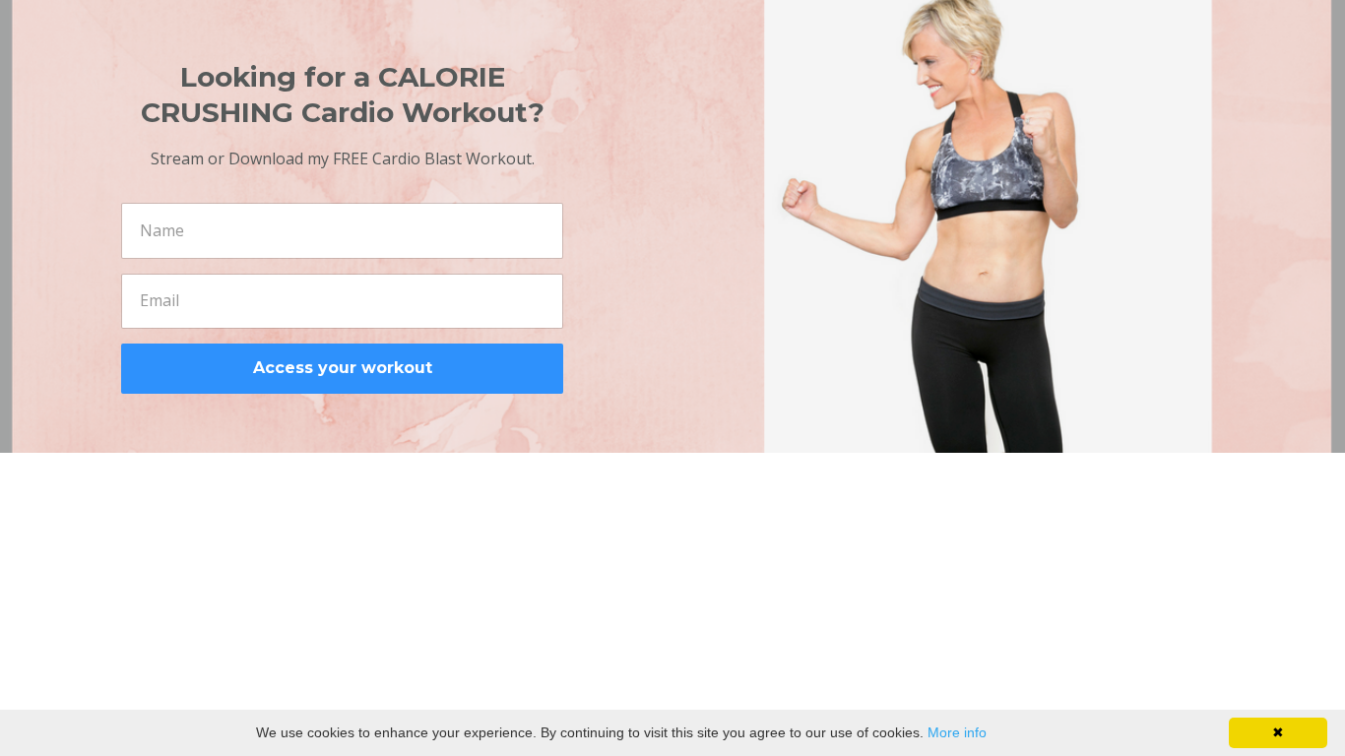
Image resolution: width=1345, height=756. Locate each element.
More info (957, 732)
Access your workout (342, 367)
